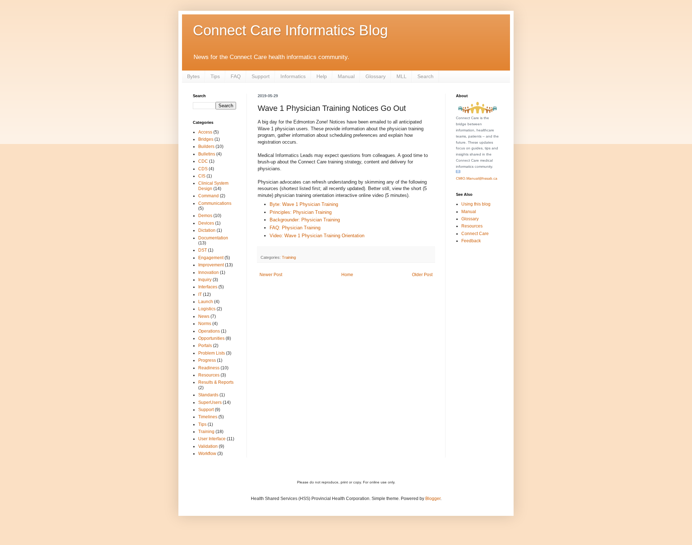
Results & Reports (216, 382)
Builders (206, 146)
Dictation (207, 230)
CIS (201, 176)
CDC (203, 161)
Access (205, 132)
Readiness (208, 367)
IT (200, 294)
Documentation (213, 237)
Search (425, 76)
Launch (205, 301)
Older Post (422, 274)
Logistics (207, 308)
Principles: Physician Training (301, 212)
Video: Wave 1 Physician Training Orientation (317, 235)
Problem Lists (211, 353)
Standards (208, 394)
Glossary (375, 76)
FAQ (236, 76)
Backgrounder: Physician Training (305, 219)
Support (261, 76)
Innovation (208, 272)
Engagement (210, 257)
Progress (207, 360)
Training (289, 257)
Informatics (293, 76)
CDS (203, 168)
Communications (214, 203)
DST (202, 250)
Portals (205, 345)
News (203, 316)
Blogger (432, 498)
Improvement (211, 264)
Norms (204, 323)
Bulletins (206, 154)
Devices (206, 223)
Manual (346, 76)
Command (208, 195)
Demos (205, 215)
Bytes (193, 76)
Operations (209, 331)
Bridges (205, 139)
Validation (208, 446)
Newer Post (271, 274)
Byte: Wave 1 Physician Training (304, 204)
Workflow (207, 453)
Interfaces (207, 286)
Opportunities (211, 338)
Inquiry (205, 279)
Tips (215, 76)
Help (321, 76)
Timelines (207, 416)
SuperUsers (210, 402)
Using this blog (476, 204)
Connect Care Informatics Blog (290, 30)
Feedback (471, 240)
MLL (401, 76)
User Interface (212, 438)
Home (347, 274)
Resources (208, 375)
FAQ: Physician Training (295, 227)
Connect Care (475, 233)
